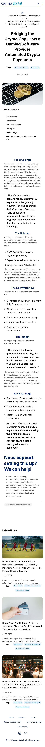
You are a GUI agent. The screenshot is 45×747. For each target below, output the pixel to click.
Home (11, 717)
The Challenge (11, 116)
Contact (33, 717)
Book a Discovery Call (12, 722)
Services (22, 717)
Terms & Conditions (33, 722)
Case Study (35, 68)
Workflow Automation (32, 586)
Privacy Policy (22, 726)
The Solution (11, 120)
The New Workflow (13, 124)
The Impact (10, 128)
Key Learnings (11, 132)
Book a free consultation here (18, 504)
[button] (42, 3)
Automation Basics (21, 68)
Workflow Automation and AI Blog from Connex (24, 17)
